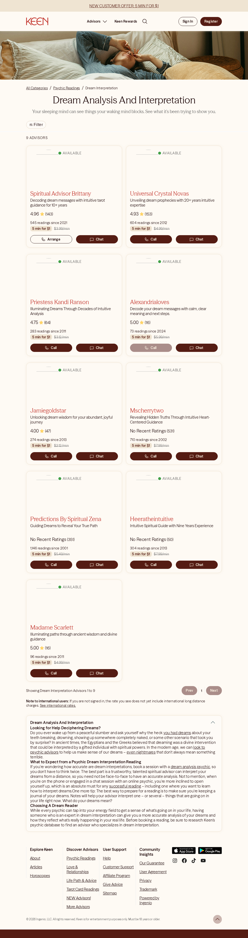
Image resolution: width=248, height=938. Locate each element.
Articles (36, 866)
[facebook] (184, 862)
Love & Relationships (78, 869)
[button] (213, 722)
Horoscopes (40, 875)
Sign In (188, 21)
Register (211, 21)
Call (153, 239)
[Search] (145, 21)
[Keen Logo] (37, 21)
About (35, 858)
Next (214, 690)
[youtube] (203, 862)
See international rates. (58, 705)
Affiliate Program (116, 875)
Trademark (148, 889)
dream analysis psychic (190, 766)
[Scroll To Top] (217, 919)
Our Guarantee (152, 863)
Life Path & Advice (82, 880)
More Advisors (78, 906)
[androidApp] (210, 852)
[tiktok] (194, 862)
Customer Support (118, 866)
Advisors (94, 21)
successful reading (125, 786)
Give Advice (113, 884)
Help (107, 858)
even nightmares (141, 752)
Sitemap (110, 893)
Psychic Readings (81, 858)
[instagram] (175, 862)
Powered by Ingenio (149, 900)
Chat (99, 239)
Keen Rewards (126, 21)
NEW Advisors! (79, 898)
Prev (189, 690)
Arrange (53, 239)
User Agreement (153, 871)
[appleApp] (184, 852)
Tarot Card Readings (83, 889)
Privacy (146, 880)
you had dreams (177, 732)
